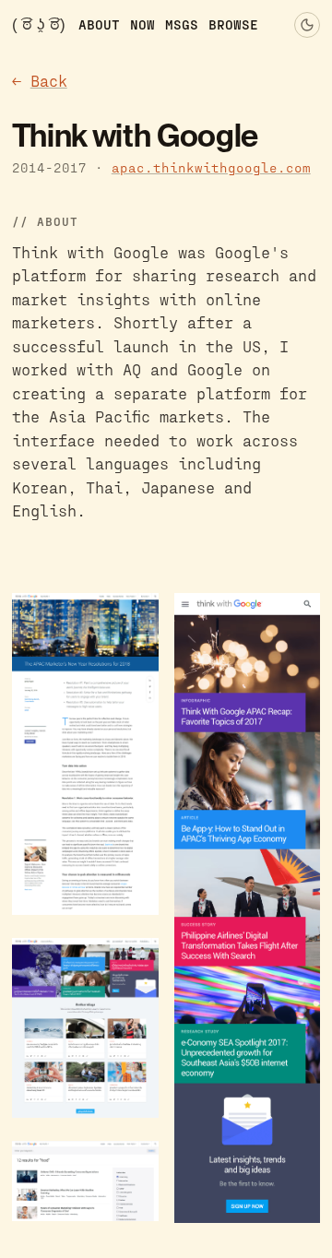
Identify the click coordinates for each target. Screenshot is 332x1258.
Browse (233, 24)
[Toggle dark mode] (307, 25)
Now (142, 24)
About (99, 24)
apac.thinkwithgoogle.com (211, 167)
